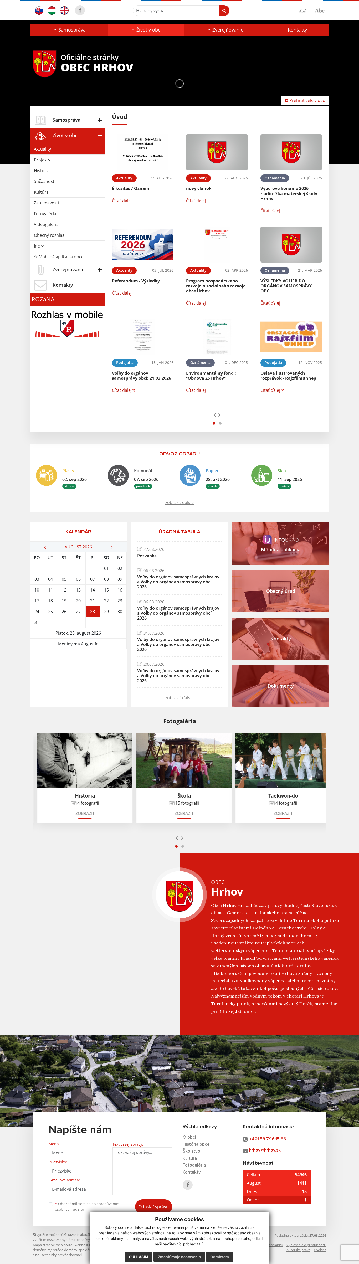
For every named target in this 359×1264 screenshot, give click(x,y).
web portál (64, 1244)
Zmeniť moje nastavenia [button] (179, 1257)
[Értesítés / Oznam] (142, 152)
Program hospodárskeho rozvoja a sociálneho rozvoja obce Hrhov (216, 286)
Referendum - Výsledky (136, 281)
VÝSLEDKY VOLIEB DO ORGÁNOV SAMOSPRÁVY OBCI (286, 286)
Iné (37, 246)
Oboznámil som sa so (87, 1206)
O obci (189, 1137)
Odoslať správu (154, 1207)
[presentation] (214, 414)
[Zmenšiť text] (304, 10)
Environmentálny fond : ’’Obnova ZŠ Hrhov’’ (211, 375)
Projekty (42, 160)
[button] (69, 30)
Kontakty (297, 30)
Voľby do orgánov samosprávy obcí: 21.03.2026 (141, 375)
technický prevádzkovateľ (62, 1254)
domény (39, 1249)
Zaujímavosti (46, 203)
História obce (196, 1144)
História (42, 170)
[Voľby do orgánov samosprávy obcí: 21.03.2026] (142, 337)
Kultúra (41, 192)
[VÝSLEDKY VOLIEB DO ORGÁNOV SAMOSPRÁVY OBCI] (291, 245)
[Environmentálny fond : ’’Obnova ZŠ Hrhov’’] (217, 337)
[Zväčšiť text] (320, 10)
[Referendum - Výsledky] (142, 245)
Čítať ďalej (122, 201)
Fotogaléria (45, 214)
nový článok (199, 188)
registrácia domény (62, 1249)
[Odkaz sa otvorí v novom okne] (80, 10)
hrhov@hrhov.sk (265, 1150)
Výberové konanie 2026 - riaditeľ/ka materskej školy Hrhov (288, 193)
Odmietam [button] (219, 1257)
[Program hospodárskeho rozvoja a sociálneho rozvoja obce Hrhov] (217, 245)
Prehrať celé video (306, 100)
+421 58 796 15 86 (267, 1139)
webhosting (84, 1244)
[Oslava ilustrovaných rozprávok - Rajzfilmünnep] (291, 337)
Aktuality (42, 149)
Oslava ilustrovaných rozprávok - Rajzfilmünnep (288, 375)
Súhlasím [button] (138, 1257)
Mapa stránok (44, 1244)
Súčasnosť (44, 181)
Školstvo (191, 1151)
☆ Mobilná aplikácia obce (59, 257)
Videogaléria (46, 224)
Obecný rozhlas (49, 235)
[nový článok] (217, 152)
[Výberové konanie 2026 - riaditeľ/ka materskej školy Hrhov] (291, 152)
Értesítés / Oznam (130, 188)
